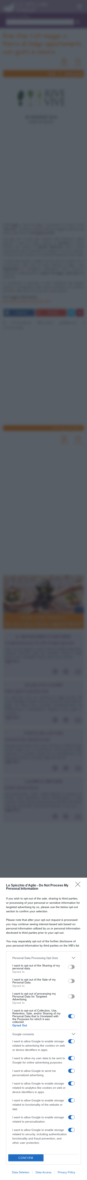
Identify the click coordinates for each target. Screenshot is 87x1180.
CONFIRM (25, 1157)
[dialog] (43, 1029)
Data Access (43, 1172)
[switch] (71, 967)
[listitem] (43, 958)
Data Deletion (20, 1172)
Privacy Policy (66, 1172)
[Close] (79, 885)
